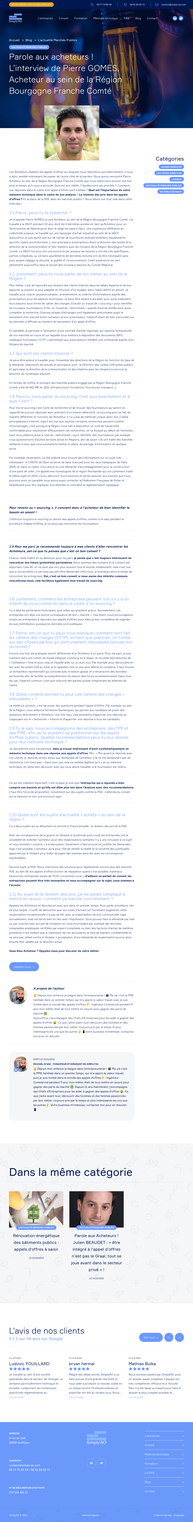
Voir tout (149, 1337)
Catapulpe (179, 1515)
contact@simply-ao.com (173, 4)
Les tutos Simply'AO (169, 173)
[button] (168, 1337)
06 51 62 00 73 (137, 4)
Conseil (63, 18)
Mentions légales (90, 1515)
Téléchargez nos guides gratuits (31, 4)
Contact (152, 18)
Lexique (177, 179)
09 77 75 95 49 (104, 4)
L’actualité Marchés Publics (29, 47)
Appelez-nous (22, 966)
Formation (80, 18)
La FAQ (149, 1472)
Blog (138, 18)
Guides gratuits (171, 167)
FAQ (126, 18)
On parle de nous (171, 191)
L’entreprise (45, 18)
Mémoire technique (105, 18)
